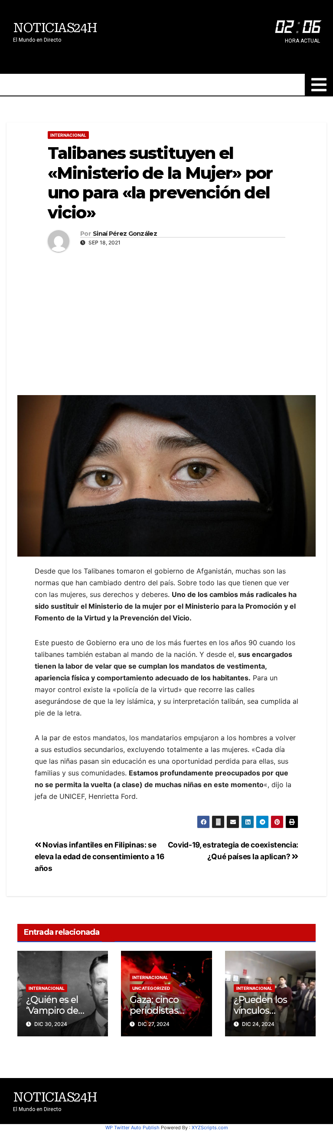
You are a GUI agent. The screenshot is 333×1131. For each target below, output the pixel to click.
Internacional (68, 135)
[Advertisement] (166, 321)
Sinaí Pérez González (125, 233)
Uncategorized (151, 988)
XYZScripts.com (210, 1127)
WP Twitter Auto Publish (132, 1127)
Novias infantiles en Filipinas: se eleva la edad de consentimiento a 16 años (99, 856)
